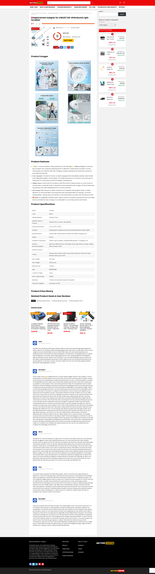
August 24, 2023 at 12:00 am (45, 433)
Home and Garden (80, 7)
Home (33, 13)
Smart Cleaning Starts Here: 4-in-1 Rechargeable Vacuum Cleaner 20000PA (86, 327)
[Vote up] (39, 24)
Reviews (122, 7)
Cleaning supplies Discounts (59, 300)
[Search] (92, 2)
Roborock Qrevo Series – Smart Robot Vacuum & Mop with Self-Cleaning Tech (71, 326)
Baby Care (34, 7)
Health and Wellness (47, 7)
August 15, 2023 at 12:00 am (45, 371)
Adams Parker (58, 27)
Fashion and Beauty (64, 7)
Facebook (80, 545)
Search (101, 11)
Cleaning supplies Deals (43, 300)
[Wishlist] (124, 2)
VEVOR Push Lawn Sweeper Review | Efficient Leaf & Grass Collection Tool (53, 327)
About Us (64, 545)
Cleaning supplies (53, 13)
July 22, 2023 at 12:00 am (45, 343)
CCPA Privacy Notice (67, 552)
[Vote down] (37, 24)
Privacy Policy (66, 548)
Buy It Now (68, 40)
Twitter (80, 548)
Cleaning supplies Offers (76, 300)
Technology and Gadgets (107, 7)
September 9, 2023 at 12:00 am (46, 500)
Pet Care (92, 7)
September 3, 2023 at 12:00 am (46, 469)
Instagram (81, 552)
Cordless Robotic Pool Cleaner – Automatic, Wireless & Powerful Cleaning (38, 326)
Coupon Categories (67, 555)
